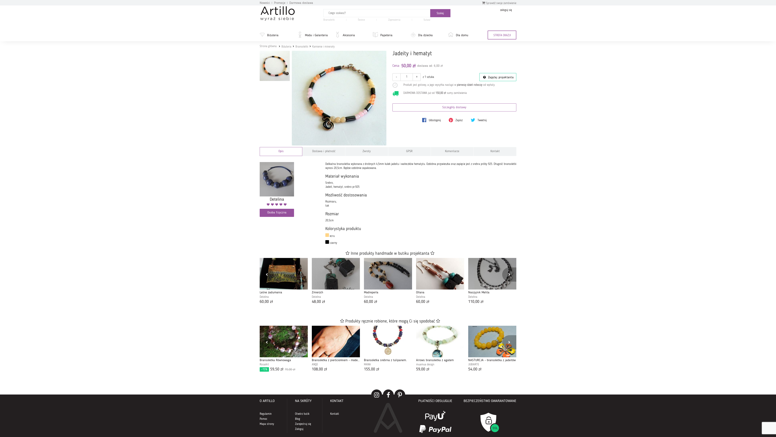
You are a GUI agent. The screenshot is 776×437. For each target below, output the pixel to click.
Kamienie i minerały (323, 46)
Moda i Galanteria (316, 35)
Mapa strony (267, 424)
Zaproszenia (394, 20)
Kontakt (495, 151)
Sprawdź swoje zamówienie (500, 3)
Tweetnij (482, 120)
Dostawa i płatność (323, 151)
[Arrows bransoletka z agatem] (440, 341)
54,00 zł (475, 369)
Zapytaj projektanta (500, 77)
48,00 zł (318, 302)
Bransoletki (329, 20)
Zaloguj (299, 429)
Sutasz (427, 20)
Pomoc (263, 419)
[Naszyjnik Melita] (492, 274)
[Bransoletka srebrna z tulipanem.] (388, 341)
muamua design (425, 364)
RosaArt (264, 364)
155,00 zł (371, 369)
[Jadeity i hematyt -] (275, 66)
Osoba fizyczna (277, 212)
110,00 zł (476, 302)
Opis (281, 151)
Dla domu (462, 35)
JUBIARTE (473, 364)
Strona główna (268, 46)
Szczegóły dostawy (454, 107)
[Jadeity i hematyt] (339, 98)
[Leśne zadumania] (284, 274)
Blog (297, 419)
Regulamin (266, 414)
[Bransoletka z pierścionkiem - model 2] (336, 341)
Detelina (264, 297)
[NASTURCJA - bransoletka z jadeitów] (492, 341)
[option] (284, 281)
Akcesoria (349, 35)
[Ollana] (440, 274)
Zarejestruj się (303, 424)
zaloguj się (506, 10)
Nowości (265, 3)
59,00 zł (422, 369)
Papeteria (386, 35)
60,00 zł (266, 302)
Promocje (279, 3)
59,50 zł (278, 369)
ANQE (315, 364)
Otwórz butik (302, 414)
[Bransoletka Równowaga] (284, 341)
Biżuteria (272, 35)
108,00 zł (319, 369)
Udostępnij (434, 120)
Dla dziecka (425, 35)
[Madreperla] (388, 274)
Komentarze (452, 151)
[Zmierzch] (336, 274)
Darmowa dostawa (301, 3)
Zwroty (367, 151)
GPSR (409, 151)
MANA (367, 364)
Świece (361, 20)
